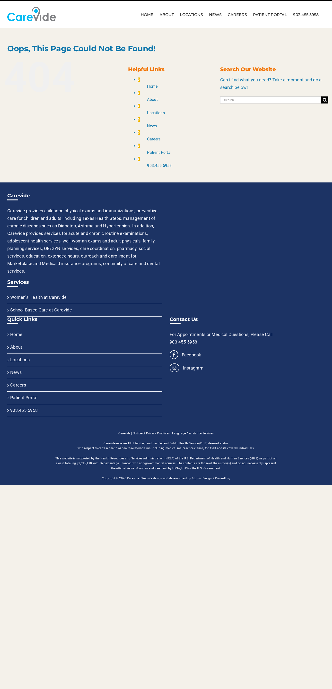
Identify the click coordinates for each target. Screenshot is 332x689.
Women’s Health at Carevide (38, 297)
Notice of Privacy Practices (151, 433)
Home (152, 86)
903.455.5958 (159, 165)
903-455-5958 (183, 341)
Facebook (191, 354)
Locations (156, 113)
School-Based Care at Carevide (41, 309)
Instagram (192, 367)
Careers (153, 139)
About (152, 99)
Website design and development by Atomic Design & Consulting (185, 478)
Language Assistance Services (193, 433)
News (152, 126)
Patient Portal (159, 152)
